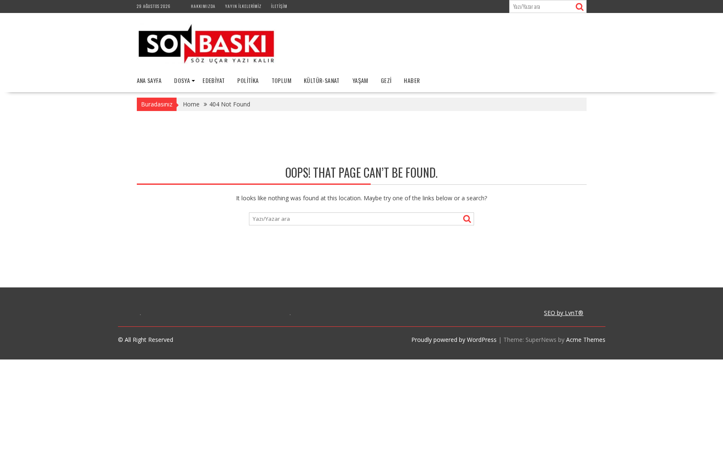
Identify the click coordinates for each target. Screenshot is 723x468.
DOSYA (182, 80)
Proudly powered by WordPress (454, 340)
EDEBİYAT (214, 80)
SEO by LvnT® (563, 313)
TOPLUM (281, 80)
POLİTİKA (248, 80)
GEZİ (386, 80)
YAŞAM (360, 80)
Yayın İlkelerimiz (243, 6)
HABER (412, 80)
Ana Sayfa (149, 80)
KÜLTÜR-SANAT (322, 80)
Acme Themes (585, 340)
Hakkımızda (203, 6)
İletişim (279, 6)
